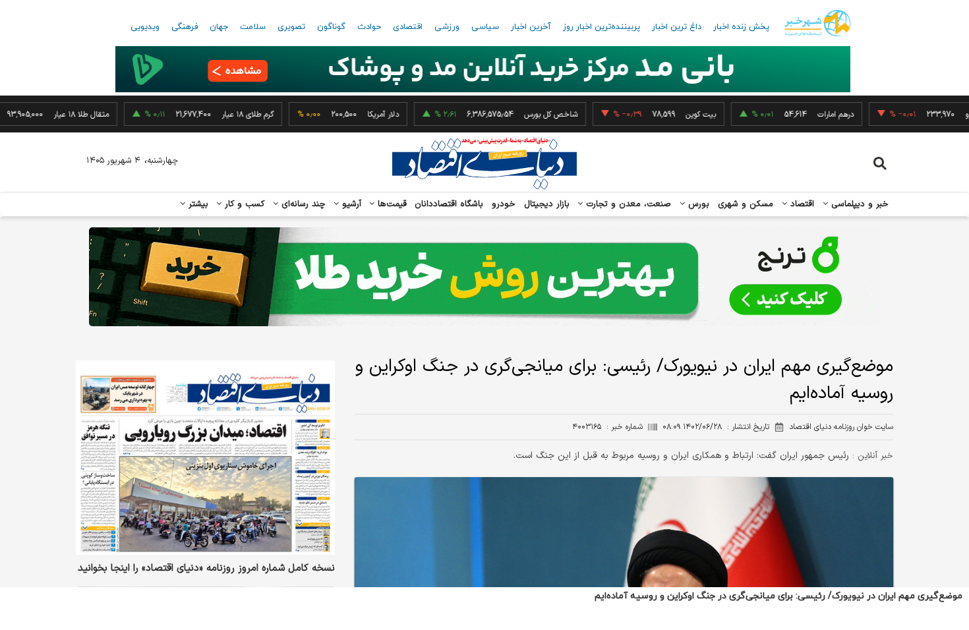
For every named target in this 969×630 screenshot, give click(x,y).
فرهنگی (184, 27)
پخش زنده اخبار (741, 27)
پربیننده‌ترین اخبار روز (601, 27)
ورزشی (446, 27)
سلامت (253, 27)
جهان (219, 27)
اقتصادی (408, 27)
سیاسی (485, 27)
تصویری (291, 27)
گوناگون (331, 27)
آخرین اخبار (531, 27)
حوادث (369, 27)
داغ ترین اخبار (676, 27)
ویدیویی (145, 27)
